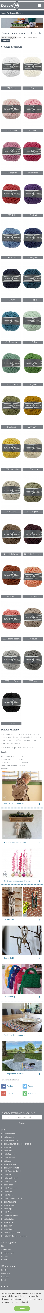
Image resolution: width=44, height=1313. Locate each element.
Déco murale (9, 919)
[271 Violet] (33, 195)
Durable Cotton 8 (8, 1157)
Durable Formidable (9, 1188)
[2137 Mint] (33, 322)
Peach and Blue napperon (14, 1035)
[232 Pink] (33, 110)
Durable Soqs (6, 1212)
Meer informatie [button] (22, 1302)
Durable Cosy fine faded (11, 1171)
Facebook (10, 1086)
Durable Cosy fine (8, 1164)
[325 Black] (11, 703)
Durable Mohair (7, 1205)
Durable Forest (7, 1185)
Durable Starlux (7, 1219)
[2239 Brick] (11, 576)
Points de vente (7, 1253)
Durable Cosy (6, 1161)
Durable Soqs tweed (9, 1216)
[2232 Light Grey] (11, 661)
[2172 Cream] (33, 449)
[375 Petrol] (33, 280)
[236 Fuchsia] (33, 152)
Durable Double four (9, 1178)
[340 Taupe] (33, 619)
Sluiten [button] (22, 1308)
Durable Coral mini (9, 1154)
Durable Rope (6, 1209)
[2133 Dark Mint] (11, 364)
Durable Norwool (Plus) (10, 1233)
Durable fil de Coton (9, 1181)
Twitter (30, 1086)
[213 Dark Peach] (33, 576)
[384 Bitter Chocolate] (33, 534)
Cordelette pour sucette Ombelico (18, 881)
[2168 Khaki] (11, 407)
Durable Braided (7, 1137)
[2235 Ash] (33, 661)
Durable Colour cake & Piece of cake (16, 1144)
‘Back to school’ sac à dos (14, 804)
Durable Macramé (8, 1202)
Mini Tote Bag (9, 997)
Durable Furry (6, 1192)
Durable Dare (6, 1174)
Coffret (4, 1260)
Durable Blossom (8, 1134)
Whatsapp (32, 1093)
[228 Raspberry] (11, 152)
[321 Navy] (11, 280)
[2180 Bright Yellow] (11, 449)
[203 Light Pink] (11, 110)
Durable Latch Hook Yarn (11, 1198)
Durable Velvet (7, 1226)
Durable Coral (6, 1151)
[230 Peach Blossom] (11, 619)
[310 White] (11, 68)
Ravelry (4, 1280)
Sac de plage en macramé (14, 1074)
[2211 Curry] (33, 407)
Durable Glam (7, 1195)
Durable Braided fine (9, 1140)
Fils (2, 1246)
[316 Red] (11, 195)
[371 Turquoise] (11, 322)
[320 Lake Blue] (11, 237)
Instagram (5, 1273)
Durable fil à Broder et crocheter (14, 1236)
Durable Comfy (7, 1147)
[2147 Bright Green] (33, 364)
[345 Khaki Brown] (11, 534)
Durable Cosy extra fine (10, 1168)
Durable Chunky (7, 1229)
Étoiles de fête (9, 958)
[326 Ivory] (33, 68)
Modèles (4, 1256)
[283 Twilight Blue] (33, 237)
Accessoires (6, 1249)
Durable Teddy (7, 1222)
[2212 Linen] (11, 491)
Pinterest (9, 1093)
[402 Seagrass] (33, 491)
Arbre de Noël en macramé (15, 842)
